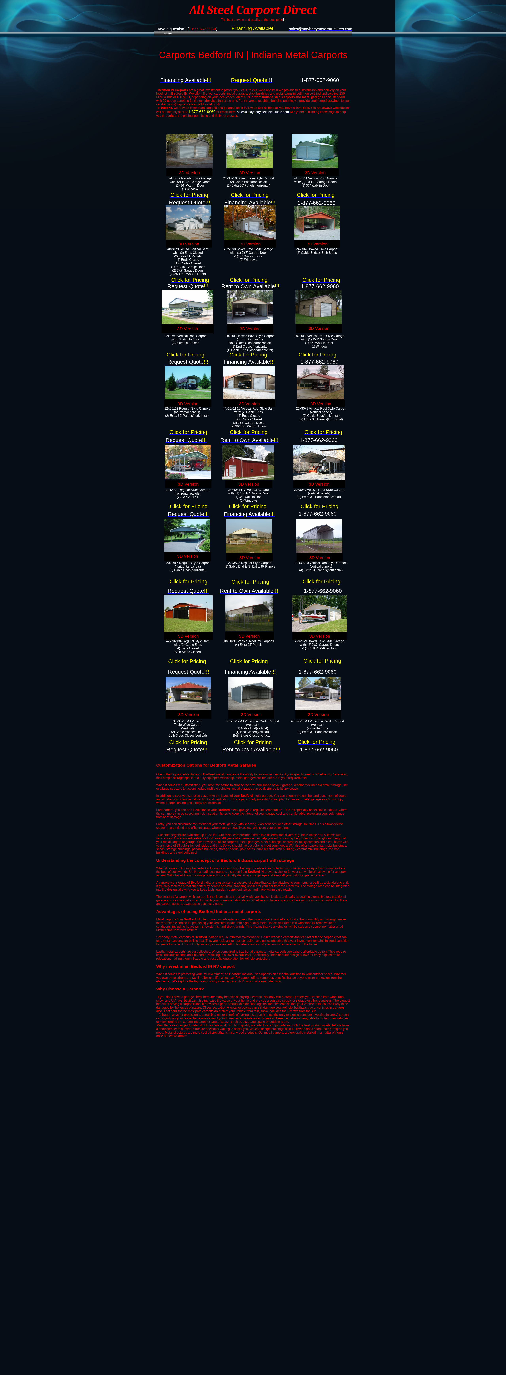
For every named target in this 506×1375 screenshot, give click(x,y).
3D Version (189, 172)
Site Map (168, 33)
